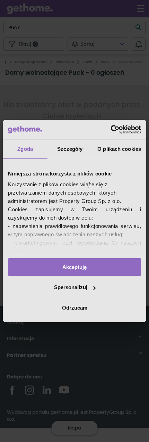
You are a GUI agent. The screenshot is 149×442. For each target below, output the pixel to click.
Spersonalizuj (70, 287)
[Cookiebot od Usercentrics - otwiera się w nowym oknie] (110, 129)
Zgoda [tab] (25, 149)
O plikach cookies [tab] (119, 149)
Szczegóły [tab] (69, 149)
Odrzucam (74, 308)
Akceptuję (74, 267)
